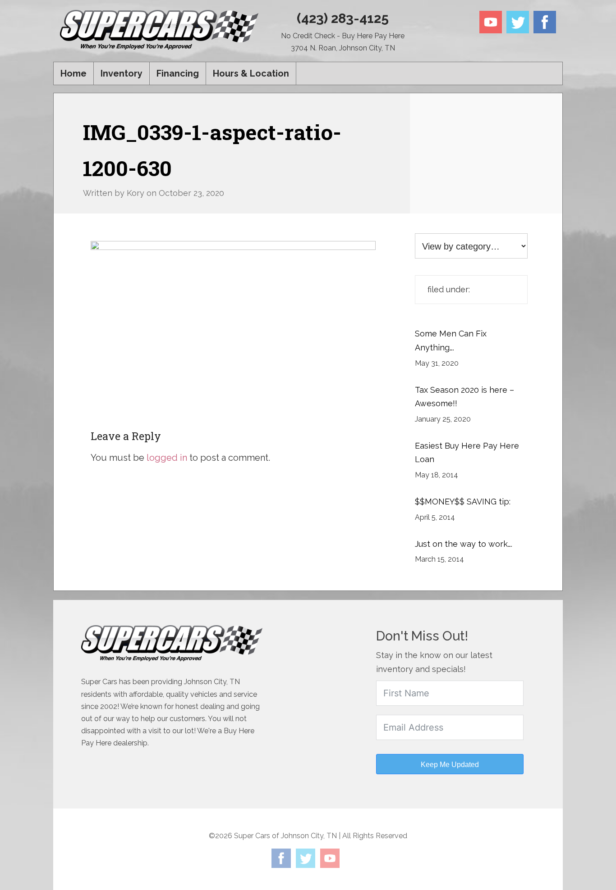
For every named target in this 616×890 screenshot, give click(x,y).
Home (73, 73)
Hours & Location (251, 73)
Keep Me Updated (450, 764)
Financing (177, 73)
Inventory (122, 73)
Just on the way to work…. (463, 544)
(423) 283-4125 (343, 18)
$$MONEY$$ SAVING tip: (462, 501)
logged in (167, 457)
